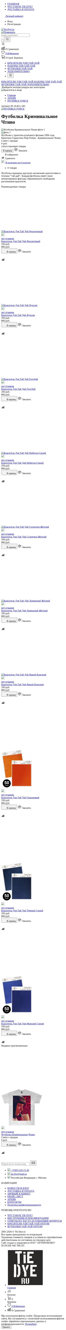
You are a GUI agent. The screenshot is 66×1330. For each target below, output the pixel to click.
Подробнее (31, 1324)
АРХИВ (11, 98)
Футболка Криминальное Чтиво (18, 1134)
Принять (6, 1327)
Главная (11, 95)
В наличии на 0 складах (18, 162)
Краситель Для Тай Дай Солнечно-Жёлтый (24, 536)
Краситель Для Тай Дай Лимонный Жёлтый (24, 610)
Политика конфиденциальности (24, 1205)
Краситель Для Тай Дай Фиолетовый (20, 241)
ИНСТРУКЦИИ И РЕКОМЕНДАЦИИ (28, 1218)
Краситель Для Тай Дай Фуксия (18, 315)
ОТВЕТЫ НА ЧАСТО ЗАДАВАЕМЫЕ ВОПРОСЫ (34, 1221)
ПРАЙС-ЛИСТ (15, 1196)
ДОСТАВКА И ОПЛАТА (20, 1191)
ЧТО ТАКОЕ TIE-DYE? (20, 1215)
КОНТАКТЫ (14, 1202)
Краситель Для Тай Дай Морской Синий (22, 1023)
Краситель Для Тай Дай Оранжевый (20, 797)
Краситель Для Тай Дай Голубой (18, 389)
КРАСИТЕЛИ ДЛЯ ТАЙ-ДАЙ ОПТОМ (28, 1223)
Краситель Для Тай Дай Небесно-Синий (22, 463)
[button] (3, 44)
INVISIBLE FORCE (17, 100)
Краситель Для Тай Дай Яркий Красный (22, 684)
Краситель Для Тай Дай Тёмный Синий (22, 910)
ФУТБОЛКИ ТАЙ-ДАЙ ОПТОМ (24, 1226)
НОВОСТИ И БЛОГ (18, 1188)
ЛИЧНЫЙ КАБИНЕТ (19, 1193)
